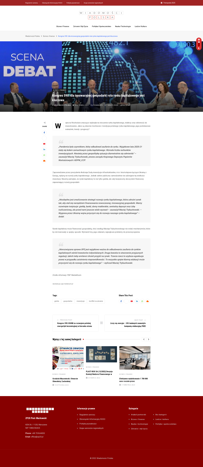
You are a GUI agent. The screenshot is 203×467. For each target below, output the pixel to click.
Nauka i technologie (123, 26)
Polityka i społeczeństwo (101, 26)
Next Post (139, 320)
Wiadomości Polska (62, 105)
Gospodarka (67, 301)
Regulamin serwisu (31, 3)
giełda (56, 301)
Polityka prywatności (73, 3)
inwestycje (81, 301)
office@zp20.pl (37, 437)
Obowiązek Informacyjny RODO (52, 3)
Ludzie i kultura (141, 26)
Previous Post (66, 320)
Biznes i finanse (63, 26)
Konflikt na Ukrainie (96, 301)
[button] (144, 339)
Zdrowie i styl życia (80, 26)
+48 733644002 (38, 433)
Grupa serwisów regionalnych (93, 3)
